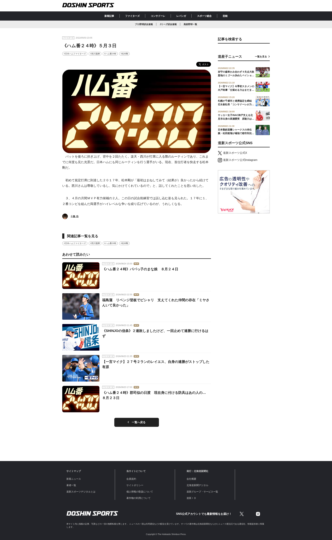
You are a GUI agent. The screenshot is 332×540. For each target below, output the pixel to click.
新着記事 (109, 16)
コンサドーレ (158, 16)
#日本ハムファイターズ (75, 54)
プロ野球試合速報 (144, 24)
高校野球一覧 (190, 24)
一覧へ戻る (139, 422)
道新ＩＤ (191, 498)
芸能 (225, 16)
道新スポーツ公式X (235, 152)
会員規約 (131, 478)
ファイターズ (132, 16)
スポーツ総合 (204, 16)
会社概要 (191, 478)
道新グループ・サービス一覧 (202, 491)
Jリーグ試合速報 (168, 24)
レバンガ (181, 16)
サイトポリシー (134, 485)
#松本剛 (124, 54)
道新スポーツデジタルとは (80, 491)
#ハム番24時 (110, 54)
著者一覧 (71, 485)
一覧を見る (261, 56)
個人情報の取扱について (139, 491)
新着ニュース (73, 478)
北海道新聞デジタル (197, 485)
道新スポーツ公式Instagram (240, 159)
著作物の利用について (138, 498)
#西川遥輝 (95, 54)
